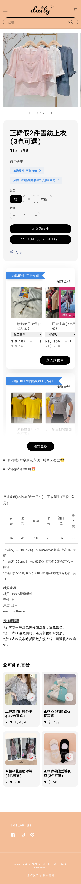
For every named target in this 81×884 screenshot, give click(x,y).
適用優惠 (16, 161)
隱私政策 (32, 875)
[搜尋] (71, 22)
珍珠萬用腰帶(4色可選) (29, 325)
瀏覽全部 (63, 281)
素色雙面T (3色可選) (28, 431)
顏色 (13, 190)
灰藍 (44, 199)
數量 (13, 208)
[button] (5, 10)
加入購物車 (40, 228)
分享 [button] (19, 252)
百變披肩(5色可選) (64, 325)
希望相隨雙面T (63, 429)
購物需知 (49, 875)
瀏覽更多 (41, 446)
